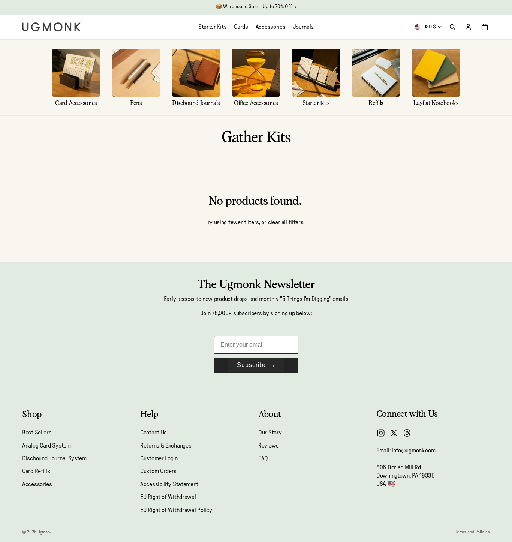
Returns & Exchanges (165, 446)
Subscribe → (256, 365)
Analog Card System (46, 446)
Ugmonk (44, 532)
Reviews (268, 446)
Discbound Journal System (54, 458)
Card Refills (36, 472)
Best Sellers (36, 433)
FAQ (263, 458)
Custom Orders (158, 472)
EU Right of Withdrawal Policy (176, 510)
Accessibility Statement (169, 484)
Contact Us (153, 433)
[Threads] (407, 432)
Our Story (269, 433)
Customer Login (159, 458)
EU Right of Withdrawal (168, 497)
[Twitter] (393, 432)
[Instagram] (380, 432)
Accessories (37, 484)
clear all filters (286, 222)
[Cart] (484, 27)
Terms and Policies (472, 532)
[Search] (452, 27)
